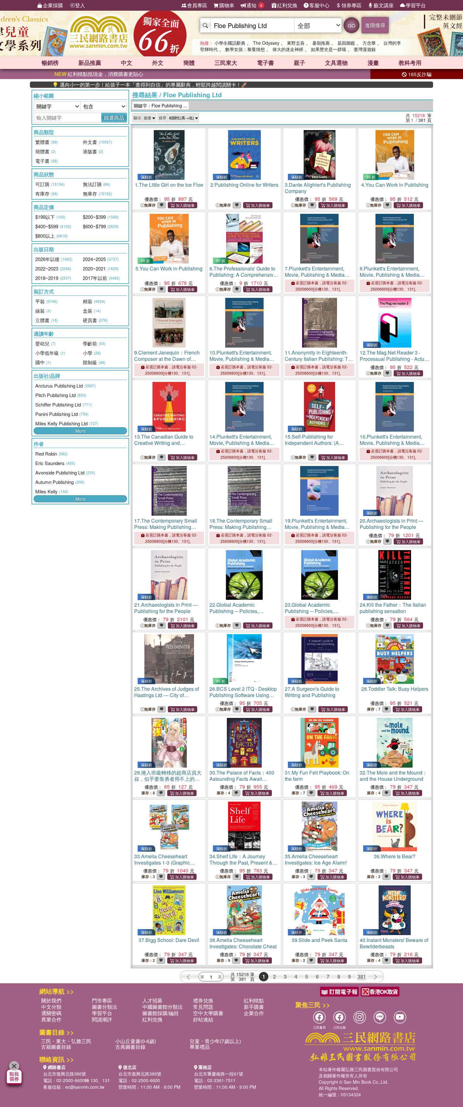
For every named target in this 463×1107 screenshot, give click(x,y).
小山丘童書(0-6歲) (135, 1041)
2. (244, 184)
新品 (89, 63)
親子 (299, 63)
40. (394, 943)
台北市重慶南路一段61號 (218, 1073)
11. (319, 359)
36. (394, 856)
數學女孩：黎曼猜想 (245, 49)
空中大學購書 (208, 1013)
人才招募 (152, 1000)
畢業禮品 (200, 1046)
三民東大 (225, 63)
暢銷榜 (50, 63)
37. (169, 940)
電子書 (265, 63)
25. (166, 695)
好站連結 (203, 1019)
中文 (126, 63)
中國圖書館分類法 (162, 1006)
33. (162, 862)
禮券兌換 (203, 1000)
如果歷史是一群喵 (328, 49)
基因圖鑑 (346, 43)
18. (240, 527)
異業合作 (51, 1019)
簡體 (189, 63)
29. (168, 779)
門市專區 (102, 1000)
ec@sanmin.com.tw (84, 1087)
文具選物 (336, 63)
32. (393, 775)
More (80, 431)
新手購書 (254, 1006)
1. (169, 184)
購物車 (226, 5)
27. (312, 692)
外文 (157, 63)
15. (312, 443)
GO (351, 25)
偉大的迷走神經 (287, 49)
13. (163, 443)
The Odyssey (266, 43)
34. (240, 866)
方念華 (369, 43)
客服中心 (319, 5)
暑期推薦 (321, 43)
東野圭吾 (296, 43)
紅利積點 (254, 1000)
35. (316, 859)
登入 (80, 5)
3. (318, 188)
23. (318, 611)
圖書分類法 (104, 1006)
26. (243, 695)
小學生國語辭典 (229, 43)
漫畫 (373, 63)
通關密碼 (51, 1013)
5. (169, 268)
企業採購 (53, 5)
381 (361, 976)
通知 (254, 5)
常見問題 (203, 1006)
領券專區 (351, 5)
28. (394, 688)
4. (394, 184)
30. (241, 775)
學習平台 (416, 5)
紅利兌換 (287, 5)
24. (393, 608)
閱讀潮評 (102, 1019)
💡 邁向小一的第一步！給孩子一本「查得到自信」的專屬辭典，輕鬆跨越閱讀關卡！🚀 (120, 85)
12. (394, 359)
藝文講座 (384, 5)
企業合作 (254, 1013)
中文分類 (51, 1006)
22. (243, 611)
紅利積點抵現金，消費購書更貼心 (98, 73)
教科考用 (410, 63)
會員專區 (197, 5)
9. (167, 359)
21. (166, 608)
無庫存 (150, 205)
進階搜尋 (375, 25)
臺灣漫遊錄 (365, 49)
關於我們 (51, 1000)
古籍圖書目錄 (56, 1046)
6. (242, 278)
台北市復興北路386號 (64, 1073)
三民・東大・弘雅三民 (66, 1041)
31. (317, 775)
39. (319, 940)
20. (391, 524)
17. (165, 527)
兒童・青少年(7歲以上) (215, 1041)
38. (243, 943)
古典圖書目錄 (130, 1046)
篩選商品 (114, 117)
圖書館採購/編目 (160, 1013)
